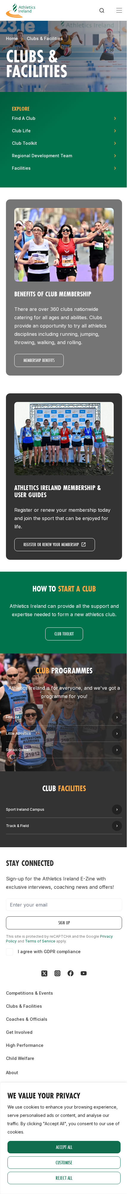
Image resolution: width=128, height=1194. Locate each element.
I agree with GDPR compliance (49, 951)
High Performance (24, 1045)
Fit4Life (12, 717)
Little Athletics (18, 733)
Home (12, 38)
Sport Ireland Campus (25, 809)
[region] (64, 1138)
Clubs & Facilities (45, 38)
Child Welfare (20, 1058)
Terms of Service (40, 941)
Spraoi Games (18, 750)
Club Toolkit (64, 634)
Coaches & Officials (26, 1019)
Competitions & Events (29, 993)
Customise (64, 1162)
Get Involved (19, 1032)
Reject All (64, 1177)
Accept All (64, 1147)
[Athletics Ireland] (20, 10)
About (12, 1072)
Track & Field (17, 825)
